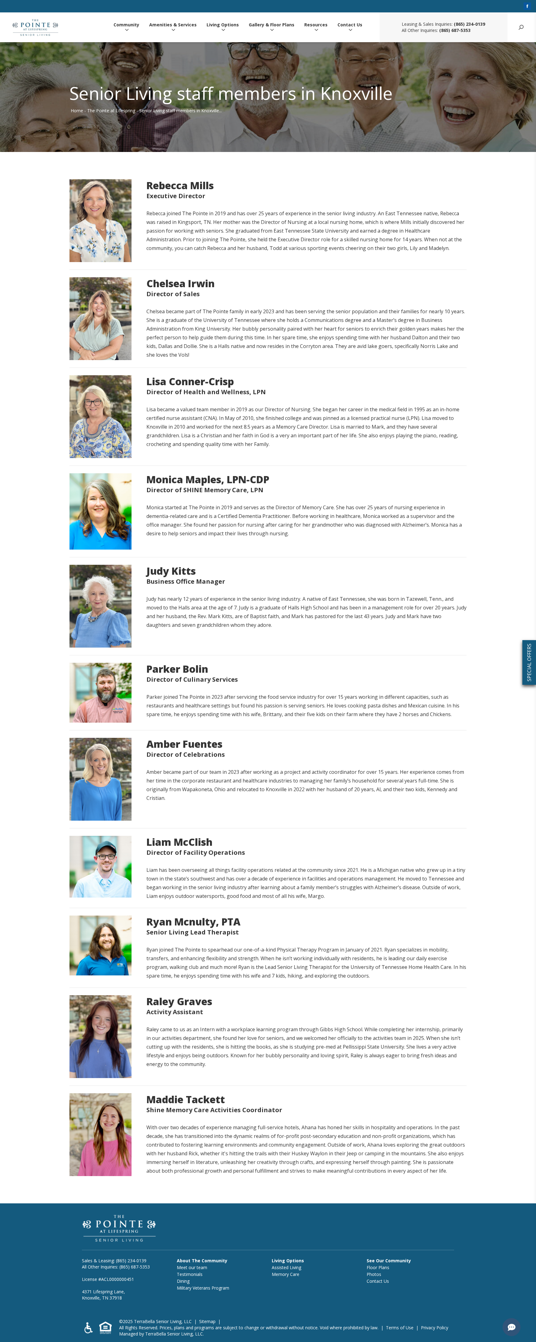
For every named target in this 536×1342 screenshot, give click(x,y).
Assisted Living (286, 1267)
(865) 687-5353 (455, 30)
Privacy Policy (434, 1328)
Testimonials (190, 1274)
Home (77, 111)
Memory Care (285, 1274)
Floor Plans (378, 1267)
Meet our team (192, 1267)
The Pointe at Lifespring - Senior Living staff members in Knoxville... (154, 111)
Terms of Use (399, 1328)
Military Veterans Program (203, 1288)
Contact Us (349, 25)
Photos (374, 1274)
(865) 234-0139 (469, 24)
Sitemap (207, 1321)
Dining (183, 1281)
